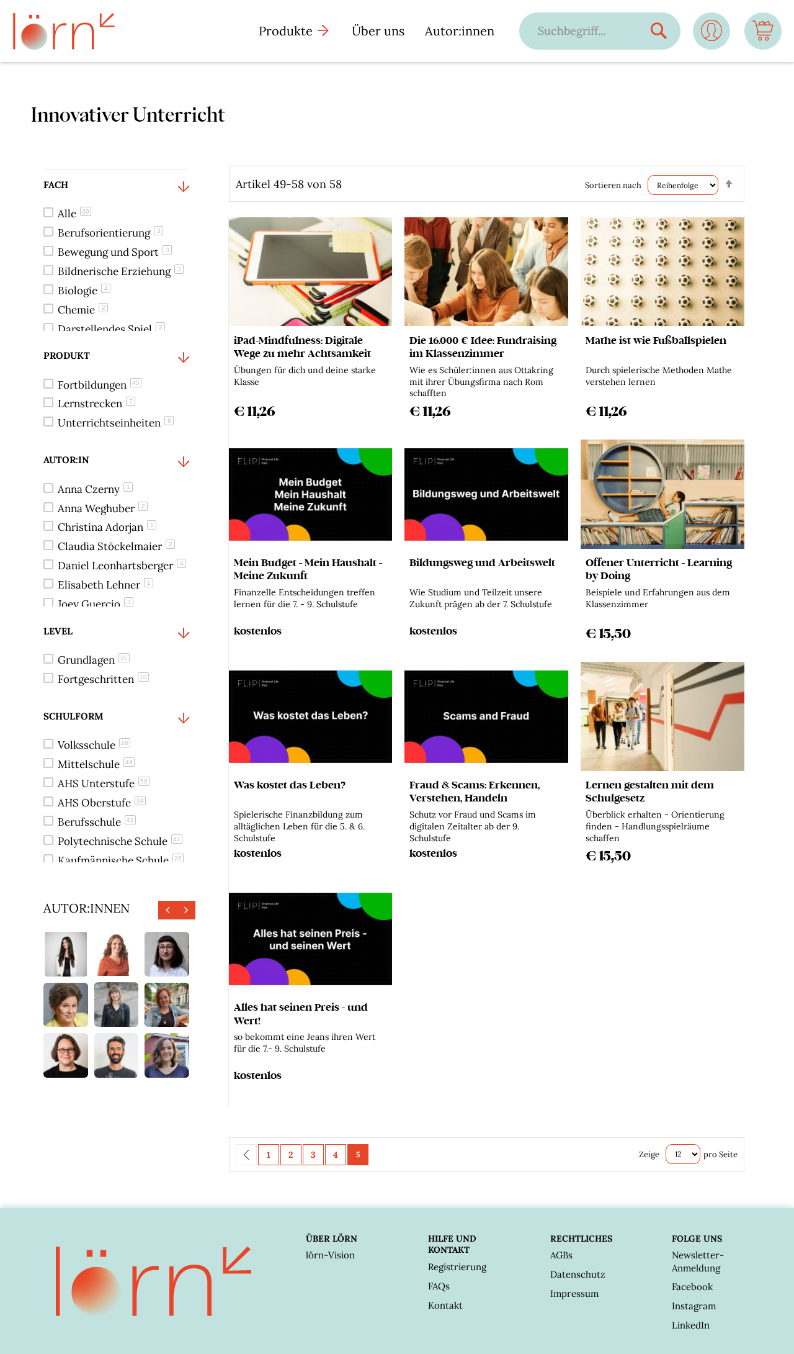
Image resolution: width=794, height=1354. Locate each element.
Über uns (378, 30)
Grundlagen (93, 660)
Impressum (574, 1293)
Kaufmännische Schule (120, 860)
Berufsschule (96, 822)
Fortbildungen (99, 385)
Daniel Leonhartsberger (121, 565)
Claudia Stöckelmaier (115, 546)
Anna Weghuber (101, 508)
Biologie (83, 290)
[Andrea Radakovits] (65, 1005)
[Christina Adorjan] (167, 1055)
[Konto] (711, 35)
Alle (73, 213)
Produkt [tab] (66, 355)
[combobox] (587, 30)
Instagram (694, 1306)
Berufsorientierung (109, 233)
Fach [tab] (55, 185)
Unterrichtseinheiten (114, 423)
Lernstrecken (95, 403)
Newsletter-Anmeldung (698, 1261)
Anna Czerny (94, 489)
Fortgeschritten (102, 679)
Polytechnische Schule (119, 841)
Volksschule (93, 745)
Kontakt (445, 1305)
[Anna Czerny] (116, 954)
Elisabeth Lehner (104, 585)
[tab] (116, 254)
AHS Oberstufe (101, 803)
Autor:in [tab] (66, 460)
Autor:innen (459, 30)
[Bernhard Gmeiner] (116, 1055)
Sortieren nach (613, 185)
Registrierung (457, 1267)
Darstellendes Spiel (110, 329)
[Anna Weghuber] (116, 1004)
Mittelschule (95, 764)
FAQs (439, 1286)
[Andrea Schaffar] (65, 1055)
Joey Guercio (94, 604)
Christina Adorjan (106, 527)
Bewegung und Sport (113, 252)
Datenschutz (577, 1274)
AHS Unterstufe (103, 783)
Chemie (81, 310)
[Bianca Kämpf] (167, 954)
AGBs (561, 1255)
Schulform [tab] (73, 716)
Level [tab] (58, 631)
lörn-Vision (330, 1255)
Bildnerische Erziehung (119, 271)
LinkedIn (691, 1325)
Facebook (692, 1287)
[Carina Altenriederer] (167, 1005)
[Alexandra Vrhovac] (65, 954)
